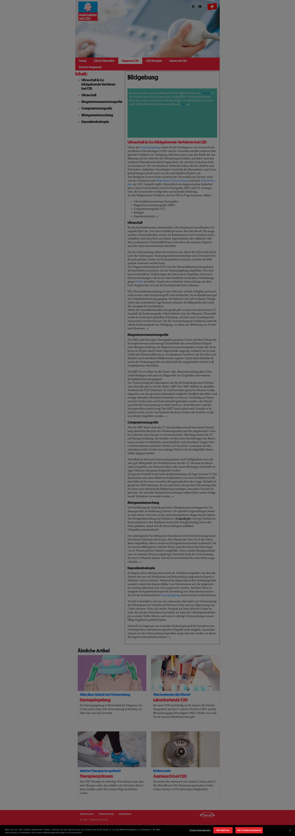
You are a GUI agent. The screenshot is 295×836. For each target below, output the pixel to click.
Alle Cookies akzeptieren (249, 830)
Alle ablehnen (223, 830)
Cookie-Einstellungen (200, 830)
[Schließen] (290, 830)
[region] (147, 830)
